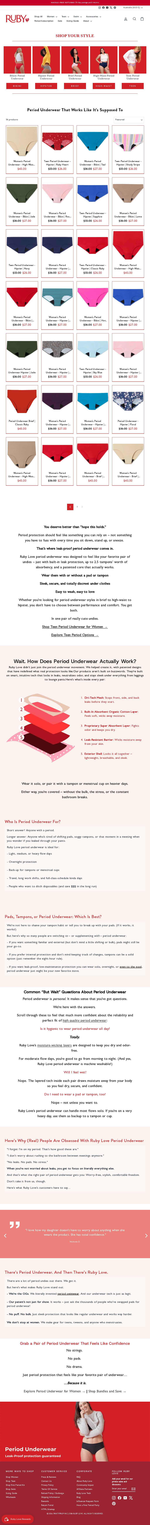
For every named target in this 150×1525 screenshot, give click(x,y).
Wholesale (11, 1497)
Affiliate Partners (84, 1489)
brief (75, 86)
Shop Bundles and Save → (107, 1391)
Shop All (38, 16)
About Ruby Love (84, 1481)
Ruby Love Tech (84, 1493)
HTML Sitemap (48, 1510)
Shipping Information (50, 1497)
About (86, 21)
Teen (64, 16)
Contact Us (46, 1481)
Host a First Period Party (88, 1505)
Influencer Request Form (88, 1501)
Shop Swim (11, 1489)
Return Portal (47, 1505)
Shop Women (12, 1477)
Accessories (92, 16)
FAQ (78, 1477)
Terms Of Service (49, 1489)
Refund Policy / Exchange (52, 1493)
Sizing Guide (73, 21)
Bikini (17, 86)
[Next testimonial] (145, 1234)
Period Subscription (43, 21)
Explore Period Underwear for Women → (54, 1391)
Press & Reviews (48, 1477)
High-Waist (104, 86)
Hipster (46, 86)
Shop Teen (11, 1481)
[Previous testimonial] (4, 1234)
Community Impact (85, 1485)
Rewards (45, 1501)
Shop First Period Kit (15, 1485)
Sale (60, 21)
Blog (79, 1497)
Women (51, 16)
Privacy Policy (47, 1485)
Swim (77, 16)
